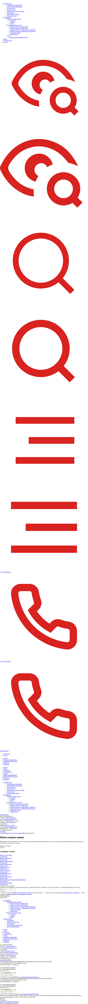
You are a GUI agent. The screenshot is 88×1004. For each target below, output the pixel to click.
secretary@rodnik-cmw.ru (10, 827)
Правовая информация (10, 760)
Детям (5, 39)
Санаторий (6, 754)
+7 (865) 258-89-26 (10, 817)
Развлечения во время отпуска (19, 37)
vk (0, 960)
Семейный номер (15, 33)
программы (10, 920)
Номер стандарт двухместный (19, 28)
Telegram (4, 960)
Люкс (12, 23)
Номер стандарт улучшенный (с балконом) (22, 30)
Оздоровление (7, 3)
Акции (5, 42)
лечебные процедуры (13, 922)
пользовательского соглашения (70, 892)
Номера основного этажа (14, 25)
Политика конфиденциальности (9, 1001)
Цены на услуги (11, 16)
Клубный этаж (7, 40)
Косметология (11, 10)
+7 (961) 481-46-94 (10, 822)
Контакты (6, 764)
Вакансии (6, 763)
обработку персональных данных (22, 892)
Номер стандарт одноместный (19, 26)
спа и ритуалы (11, 8)
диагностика (10, 13)
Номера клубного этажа (14, 19)
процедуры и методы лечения (15, 11)
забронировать (4, 814)
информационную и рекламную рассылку (19, 894)
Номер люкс (14, 34)
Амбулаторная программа (14, 6)
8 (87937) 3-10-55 (10, 825)
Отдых (9, 36)
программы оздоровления (14, 5)
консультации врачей (13, 14)
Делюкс (12, 22)
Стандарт (13, 20)
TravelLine (3, 831)
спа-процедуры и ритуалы (14, 925)
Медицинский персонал (10, 761)
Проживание (7, 17)
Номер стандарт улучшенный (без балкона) (23, 31)
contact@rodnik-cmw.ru (10, 819)
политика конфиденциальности (29, 977)
